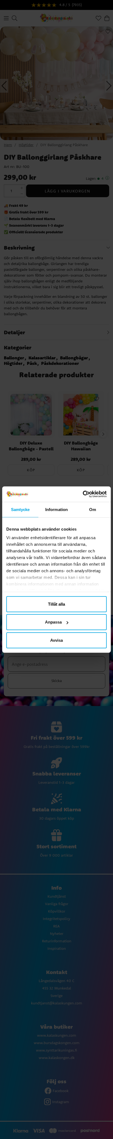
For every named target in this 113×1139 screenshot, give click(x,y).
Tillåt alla (56, 603)
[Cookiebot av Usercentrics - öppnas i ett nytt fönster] (83, 494)
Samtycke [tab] (20, 509)
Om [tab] (92, 509)
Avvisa (56, 640)
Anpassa (53, 622)
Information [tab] (56, 509)
